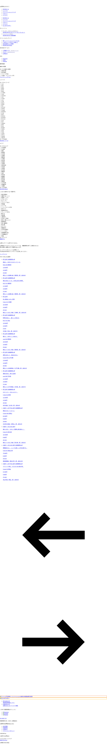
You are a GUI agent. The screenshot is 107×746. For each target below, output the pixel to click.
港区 (2, 150)
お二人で (3, 226)
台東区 (3, 155)
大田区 (3, 163)
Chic (2, 97)
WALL (3, 134)
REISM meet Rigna (7, 45)
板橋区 (3, 176)
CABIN (3, 92)
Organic (3, 123)
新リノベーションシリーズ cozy (11, 40)
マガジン (5, 13)
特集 (2, 236)
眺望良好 (3, 221)
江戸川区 (3, 182)
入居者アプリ (11, 50)
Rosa (2, 126)
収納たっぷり (4, 197)
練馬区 (3, 178)
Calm (2, 94)
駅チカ (3, 213)
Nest (2, 121)
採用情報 (5, 727)
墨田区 (3, 157)
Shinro (3, 129)
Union (2, 133)
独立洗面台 (4, 194)
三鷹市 (3, 186)
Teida (2, 132)
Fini (2, 105)
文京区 (3, 154)
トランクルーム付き (6, 207)
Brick (2, 91)
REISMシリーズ (4, 140)
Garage (3, 110)
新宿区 (3, 152)
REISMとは (6, 9)
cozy (2, 100)
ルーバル (3, 205)
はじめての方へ (7, 25)
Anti (2, 84)
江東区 (3, 158)
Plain (2, 124)
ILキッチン (4, 200)
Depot (2, 103)
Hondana (3, 111)
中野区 (3, 168)
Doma (2, 104)
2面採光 (3, 216)
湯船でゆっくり (5, 196)
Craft (2, 101)
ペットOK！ (4, 231)
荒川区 (3, 174)
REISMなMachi (4, 189)
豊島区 (3, 171)
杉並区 (3, 170)
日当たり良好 (4, 218)
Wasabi (3, 136)
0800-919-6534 (3, 740)
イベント (5, 15)
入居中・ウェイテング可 (7, 75)
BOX (2, 89)
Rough (3, 127)
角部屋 (3, 215)
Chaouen (3, 95)
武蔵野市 (3, 184)
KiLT (2, 114)
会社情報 (5, 726)
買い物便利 (4, 223)
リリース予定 (4, 74)
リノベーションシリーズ (9, 12)
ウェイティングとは (5, 77)
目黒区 (3, 162)
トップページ (3, 254)
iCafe (2, 113)
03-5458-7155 (3, 718)
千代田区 (3, 147)
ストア (9, 52)
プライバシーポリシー (9, 730)
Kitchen (3, 116)
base (2, 85)
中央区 (3, 149)
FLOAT (3, 107)
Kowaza (3, 119)
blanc (2, 87)
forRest (3, 108)
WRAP (3, 137)
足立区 (3, 179)
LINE (4, 60)
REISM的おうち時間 (8, 43)
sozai (2, 130)
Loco (2, 120)
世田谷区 (3, 165)
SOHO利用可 (4, 229)
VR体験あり (4, 234)
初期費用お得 (4, 232)
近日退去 (3, 72)
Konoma (3, 117)
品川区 (3, 160)
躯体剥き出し (4, 210)
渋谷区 (3, 166)
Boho (2, 88)
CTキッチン (4, 199)
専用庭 (3, 204)
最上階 (3, 224)
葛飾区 (3, 181)
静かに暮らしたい (6, 220)
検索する (2, 239)
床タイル (3, 208)
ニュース (5, 10)
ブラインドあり (5, 202)
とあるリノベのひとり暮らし (10, 42)
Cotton (3, 98)
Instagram (5, 58)
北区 (2, 173)
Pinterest (5, 61)
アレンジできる (5, 212)
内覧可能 (3, 70)
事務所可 (3, 228)
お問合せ (5, 53)
